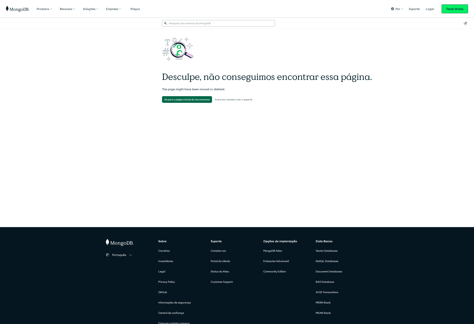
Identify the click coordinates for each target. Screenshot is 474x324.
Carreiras (164, 250)
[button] (397, 8)
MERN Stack (323, 302)
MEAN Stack (323, 313)
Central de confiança (171, 313)
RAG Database (325, 282)
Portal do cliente (220, 261)
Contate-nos (218, 250)
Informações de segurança (174, 302)
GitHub (162, 292)
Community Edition (274, 271)
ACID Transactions (327, 292)
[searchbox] (218, 23)
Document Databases (329, 271)
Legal (161, 271)
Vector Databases (327, 250)
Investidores (165, 261)
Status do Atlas (220, 271)
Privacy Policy (166, 282)
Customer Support (222, 282)
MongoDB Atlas (272, 250)
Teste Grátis (454, 9)
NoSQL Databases (327, 261)
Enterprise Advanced (276, 261)
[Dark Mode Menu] (465, 23)
